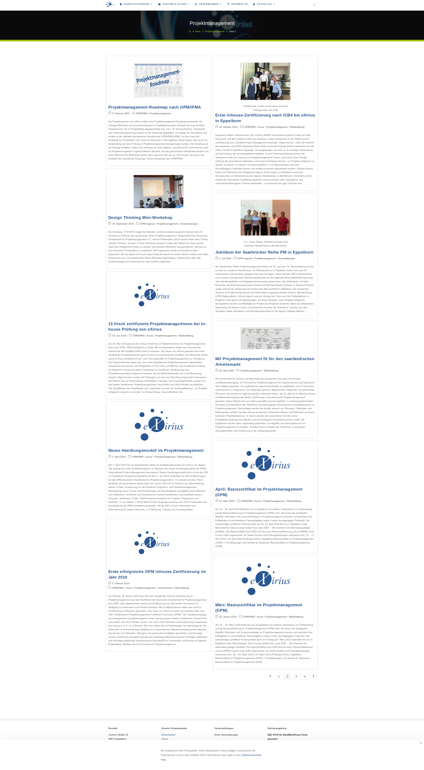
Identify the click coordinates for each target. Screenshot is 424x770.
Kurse (261, 127)
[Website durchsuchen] (314, 5)
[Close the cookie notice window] (420, 743)
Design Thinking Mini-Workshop (140, 217)
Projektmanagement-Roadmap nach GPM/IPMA (154, 107)
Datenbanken (168, 734)
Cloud (164, 739)
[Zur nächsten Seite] (313, 676)
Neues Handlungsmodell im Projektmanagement (156, 450)
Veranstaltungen (189, 223)
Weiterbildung (297, 127)
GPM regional (147, 223)
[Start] (190, 31)
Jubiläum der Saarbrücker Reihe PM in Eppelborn (264, 252)
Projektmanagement (160, 113)
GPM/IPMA (141, 113)
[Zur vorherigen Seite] (270, 676)
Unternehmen (165, 588)
